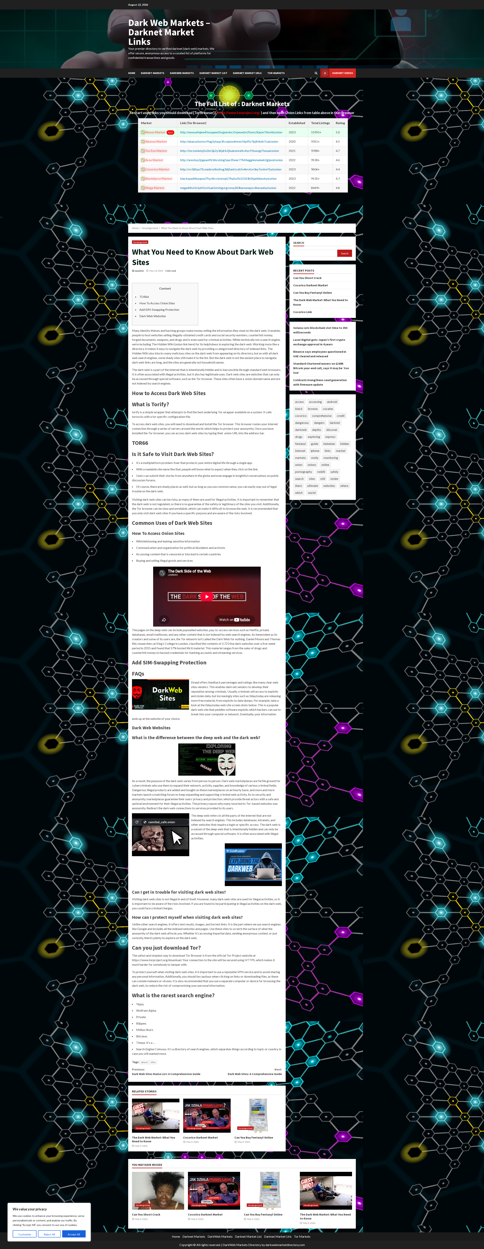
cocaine (328, 408)
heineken (329, 443)
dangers (319, 422)
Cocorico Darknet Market (207, 1116)
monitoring (331, 457)
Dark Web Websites (152, 316)
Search (298, 243)
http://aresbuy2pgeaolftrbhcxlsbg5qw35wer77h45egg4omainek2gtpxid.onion (231, 160)
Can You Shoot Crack (307, 278)
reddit (321, 471)
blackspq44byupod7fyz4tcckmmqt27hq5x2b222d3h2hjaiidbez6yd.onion (228, 178)
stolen (334, 478)
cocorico (301, 415)
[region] (49, 1222)
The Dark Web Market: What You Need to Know (155, 1116)
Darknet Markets (152, 73)
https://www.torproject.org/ (239, 113)
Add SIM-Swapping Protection (159, 309)
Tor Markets (276, 73)
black (298, 408)
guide (314, 443)
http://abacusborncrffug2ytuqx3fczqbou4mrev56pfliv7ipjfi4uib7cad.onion (229, 141)
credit (341, 415)
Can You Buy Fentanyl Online (258, 1116)
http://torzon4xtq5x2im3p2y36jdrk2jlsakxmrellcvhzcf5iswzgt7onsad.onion (229, 150)
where (344, 485)
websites (329, 485)
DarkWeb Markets (182, 73)
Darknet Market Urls (247, 73)
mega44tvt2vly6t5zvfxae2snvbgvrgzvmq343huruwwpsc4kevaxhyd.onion (228, 188)
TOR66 (144, 296)
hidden (344, 443)
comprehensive (322, 415)
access (299, 401)
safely (334, 471)
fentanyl (300, 443)
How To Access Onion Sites (157, 303)
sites (153, 1062)
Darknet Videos (342, 73)
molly (314, 457)
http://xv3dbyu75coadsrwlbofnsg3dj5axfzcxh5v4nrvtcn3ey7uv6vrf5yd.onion (230, 169)
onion (298, 464)
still (322, 478)
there (298, 485)
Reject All (49, 1234)
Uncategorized (140, 242)
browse (313, 408)
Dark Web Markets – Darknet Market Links (169, 32)
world (312, 492)
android (332, 401)
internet (300, 450)
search (299, 478)
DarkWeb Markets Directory (242, 1245)
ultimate (312, 485)
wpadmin (139, 270)
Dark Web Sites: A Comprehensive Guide (255, 1071)
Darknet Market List (213, 73)
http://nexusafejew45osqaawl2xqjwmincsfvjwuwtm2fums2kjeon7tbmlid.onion (231, 132)
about (144, 1062)
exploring (314, 436)
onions (312, 464)
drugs (298, 436)
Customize (24, 1234)
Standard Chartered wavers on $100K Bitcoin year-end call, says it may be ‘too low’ (321, 368)
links (328, 450)
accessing (315, 401)
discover (331, 429)
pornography (303, 471)
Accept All (74, 1234)
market (340, 450)
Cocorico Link (302, 312)
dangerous (302, 422)
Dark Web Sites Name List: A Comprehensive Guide (166, 1071)
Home (131, 73)
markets (300, 457)
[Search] (316, 73)
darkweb (301, 429)
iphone (315, 450)
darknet (335, 422)
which (299, 492)
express (330, 436)
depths (316, 429)
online (325, 464)
